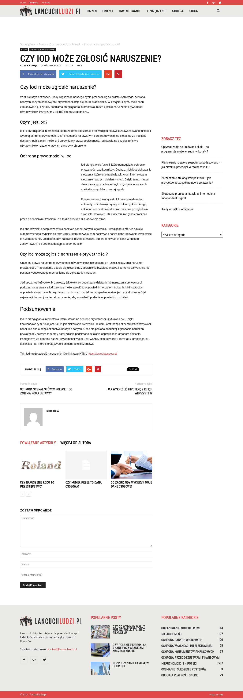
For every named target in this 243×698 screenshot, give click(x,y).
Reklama (33, 2)
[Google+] (214, 2)
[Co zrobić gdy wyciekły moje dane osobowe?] (131, 465)
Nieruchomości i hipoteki (178, 663)
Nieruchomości (171, 634)
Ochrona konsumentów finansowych (187, 652)
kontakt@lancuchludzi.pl (62, 649)
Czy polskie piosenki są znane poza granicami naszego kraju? (129, 648)
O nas (23, 2)
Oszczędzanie (156, 11)
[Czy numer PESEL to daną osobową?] (86, 465)
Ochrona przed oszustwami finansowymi (190, 657)
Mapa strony (216, 694)
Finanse (108, 11)
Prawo (24, 49)
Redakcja (32, 65)
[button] (218, 11)
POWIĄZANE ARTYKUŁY (38, 443)
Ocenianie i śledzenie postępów (183, 669)
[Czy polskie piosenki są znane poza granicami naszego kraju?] (100, 650)
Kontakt (46, 2)
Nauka (193, 11)
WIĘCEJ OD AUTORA (75, 443)
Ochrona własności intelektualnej (186, 646)
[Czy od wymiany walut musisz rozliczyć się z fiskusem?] (100, 631)
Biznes (92, 11)
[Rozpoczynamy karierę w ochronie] (100, 668)
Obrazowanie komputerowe (180, 628)
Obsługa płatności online (179, 675)
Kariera (177, 11)
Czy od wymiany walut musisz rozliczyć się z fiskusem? (129, 629)
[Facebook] (207, 2)
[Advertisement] (121, 29)
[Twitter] (220, 2)
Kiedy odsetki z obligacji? (177, 209)
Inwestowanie (129, 11)
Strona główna (28, 44)
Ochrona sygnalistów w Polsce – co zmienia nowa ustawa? (46, 391)
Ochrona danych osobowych (42, 49)
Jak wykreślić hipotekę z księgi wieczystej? (129, 391)
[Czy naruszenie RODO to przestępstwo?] (41, 465)
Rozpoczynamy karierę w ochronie (131, 664)
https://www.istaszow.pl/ (102, 353)
